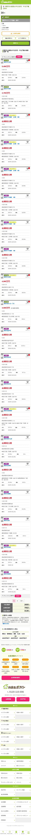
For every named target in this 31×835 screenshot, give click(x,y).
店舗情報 (3, 806)
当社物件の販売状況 (22, 811)
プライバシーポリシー (22, 815)
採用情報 (3, 815)
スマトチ (3, 765)
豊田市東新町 (7, 574)
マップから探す (5, 717)
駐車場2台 (9, 633)
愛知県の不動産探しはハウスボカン (9, 644)
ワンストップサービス (7, 782)
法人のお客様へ (5, 811)
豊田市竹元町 (7, 62)
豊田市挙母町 (7, 547)
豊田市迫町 (7, 520)
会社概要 (3, 802)
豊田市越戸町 (7, 330)
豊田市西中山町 (8, 438)
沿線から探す (20, 712)
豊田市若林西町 (8, 410)
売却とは (3, 761)
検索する (15, 43)
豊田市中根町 (7, 88)
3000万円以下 (14, 638)
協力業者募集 (4, 794)
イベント (19, 782)
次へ (21, 601)
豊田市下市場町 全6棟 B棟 (11, 117)
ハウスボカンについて (22, 802)
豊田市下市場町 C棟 (9, 224)
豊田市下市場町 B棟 (9, 197)
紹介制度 (19, 806)
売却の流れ (19, 773)
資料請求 (19, 56)
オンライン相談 (21, 790)
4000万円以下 (23, 638)
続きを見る (6, 623)
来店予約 (23, 699)
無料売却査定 (20, 761)
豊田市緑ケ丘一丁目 (9, 303)
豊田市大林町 (7, 277)
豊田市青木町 (7, 357)
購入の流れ (19, 777)
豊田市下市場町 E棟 (9, 250)
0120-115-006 (16, 692)
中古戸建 (21, 644)
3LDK (18, 633)
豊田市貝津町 (7, 465)
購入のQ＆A (4, 777)
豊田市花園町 (7, 493)
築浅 (15, 633)
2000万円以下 (6, 638)
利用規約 (3, 820)
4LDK (23, 633)
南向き (4, 633)
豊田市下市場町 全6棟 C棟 (11, 143)
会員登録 (8, 699)
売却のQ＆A (4, 773)
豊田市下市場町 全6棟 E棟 (11, 170)
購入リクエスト (21, 765)
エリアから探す (5, 712)
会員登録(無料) (15, 677)
